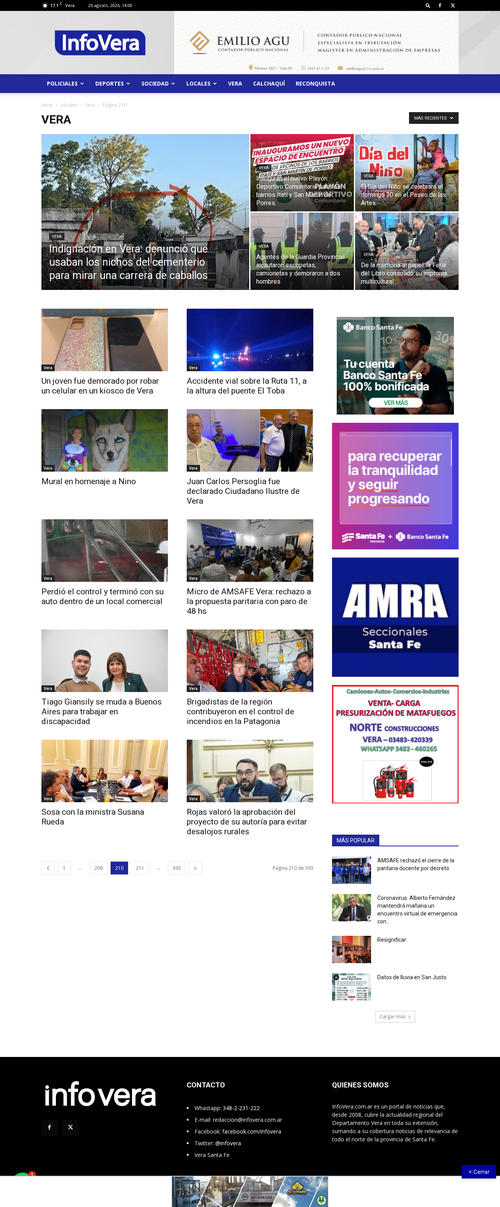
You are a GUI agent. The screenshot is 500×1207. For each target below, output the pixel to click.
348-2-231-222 (241, 1108)
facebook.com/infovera (251, 1131)
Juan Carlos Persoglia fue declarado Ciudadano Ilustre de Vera (243, 491)
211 (140, 868)
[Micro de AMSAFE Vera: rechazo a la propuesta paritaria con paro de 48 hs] (250, 550)
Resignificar (391, 940)
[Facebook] (440, 5)
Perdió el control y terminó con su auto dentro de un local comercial (102, 596)
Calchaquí (269, 83)
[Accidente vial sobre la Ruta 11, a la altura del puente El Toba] (250, 340)
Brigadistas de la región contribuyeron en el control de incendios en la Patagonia (240, 711)
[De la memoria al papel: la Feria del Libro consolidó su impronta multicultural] (407, 251)
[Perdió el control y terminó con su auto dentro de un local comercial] (104, 550)
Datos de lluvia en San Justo (411, 977)
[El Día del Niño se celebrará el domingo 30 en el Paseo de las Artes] (407, 172)
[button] (428, 5)
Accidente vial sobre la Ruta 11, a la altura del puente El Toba (247, 385)
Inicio (47, 105)
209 (99, 868)
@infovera (228, 1143)
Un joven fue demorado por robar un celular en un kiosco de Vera (100, 385)
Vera (235, 83)
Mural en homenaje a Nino (88, 481)
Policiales (62, 83)
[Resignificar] (351, 949)
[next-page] (195, 868)
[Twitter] (453, 5)
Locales (198, 83)
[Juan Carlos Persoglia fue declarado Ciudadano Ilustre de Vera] (250, 440)
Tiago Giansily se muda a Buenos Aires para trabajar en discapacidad (101, 711)
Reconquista (315, 83)
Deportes (109, 83)
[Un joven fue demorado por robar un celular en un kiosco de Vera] (104, 340)
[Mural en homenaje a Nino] (104, 440)
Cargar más (392, 1016)
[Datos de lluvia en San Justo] (351, 987)
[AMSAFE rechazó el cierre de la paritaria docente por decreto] (351, 870)
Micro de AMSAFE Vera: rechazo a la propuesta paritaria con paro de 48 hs (249, 601)
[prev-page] (48, 868)
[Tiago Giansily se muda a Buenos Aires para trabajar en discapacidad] (104, 660)
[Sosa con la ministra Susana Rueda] (104, 771)
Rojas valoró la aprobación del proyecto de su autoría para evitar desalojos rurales (247, 821)
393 (177, 868)
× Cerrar (478, 1171)
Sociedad (155, 83)
